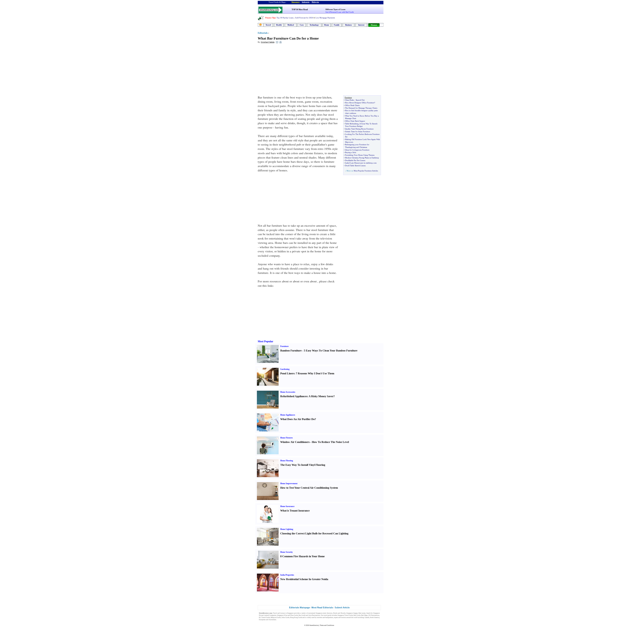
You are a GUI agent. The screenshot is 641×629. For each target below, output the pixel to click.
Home (326, 25)
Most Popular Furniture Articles (366, 171)
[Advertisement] (285, 70)
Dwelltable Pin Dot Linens (355, 160)
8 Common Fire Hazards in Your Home (302, 556)
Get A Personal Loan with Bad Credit (340, 12)
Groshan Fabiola (267, 42)
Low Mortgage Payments (325, 18)
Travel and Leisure (279, 613)
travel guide (327, 615)
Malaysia (315, 2)
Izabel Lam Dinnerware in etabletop (359, 163)
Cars (302, 25)
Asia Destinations (314, 615)
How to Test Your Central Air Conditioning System (309, 487)
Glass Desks (349, 100)
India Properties (287, 575)
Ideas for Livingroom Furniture (357, 150)
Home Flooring (286, 460)
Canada (367, 617)
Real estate (362, 613)
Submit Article (342, 607)
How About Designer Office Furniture (359, 103)
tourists (343, 617)
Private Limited (264, 615)
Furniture (284, 346)
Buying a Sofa (350, 152)
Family (337, 25)
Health (279, 25)
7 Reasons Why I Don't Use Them (315, 373)
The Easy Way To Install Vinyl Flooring (302, 464)
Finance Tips (270, 18)
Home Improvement (288, 483)
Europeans (262, 619)
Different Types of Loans (335, 9)
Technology (314, 25)
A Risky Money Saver (321, 396)
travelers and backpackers (325, 617)
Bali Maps (364, 615)
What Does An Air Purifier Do (297, 419)
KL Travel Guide (264, 617)
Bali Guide (357, 615)
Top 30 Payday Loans (285, 18)
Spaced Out (360, 100)
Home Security (286, 552)
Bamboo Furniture (291, 350)
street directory (327, 613)
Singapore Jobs (282, 619)
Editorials (263, 33)
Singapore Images (352, 613)
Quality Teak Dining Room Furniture (359, 129)
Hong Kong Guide (296, 617)
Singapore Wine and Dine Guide (287, 615)
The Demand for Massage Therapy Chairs (361, 108)
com (375, 163)
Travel (268, 25)
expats (336, 617)
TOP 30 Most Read (300, 9)
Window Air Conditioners (295, 442)
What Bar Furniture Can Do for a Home (288, 38)
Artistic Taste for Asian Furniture (357, 132)
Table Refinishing (352, 124)
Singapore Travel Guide (345, 615)
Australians (272, 619)
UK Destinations (373, 615)
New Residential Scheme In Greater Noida (304, 579)
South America (374, 617)
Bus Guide (302, 615)
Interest (361, 25)
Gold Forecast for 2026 (304, 18)
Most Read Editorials (322, 607)
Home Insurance (287, 506)
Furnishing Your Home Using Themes (359, 155)
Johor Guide (285, 617)
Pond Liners (287, 373)
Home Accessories (287, 392)
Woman (374, 25)
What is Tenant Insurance (295, 510)
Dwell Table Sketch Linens (355, 166)
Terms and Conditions (327, 625)
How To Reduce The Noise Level (330, 442)
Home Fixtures (286, 438)
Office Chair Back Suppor (355, 121)
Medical (290, 25)
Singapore (295, 2)
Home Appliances (287, 415)
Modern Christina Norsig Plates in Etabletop (362, 158)
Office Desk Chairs (352, 105)
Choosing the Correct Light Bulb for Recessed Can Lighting (314, 533)
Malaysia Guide (276, 617)
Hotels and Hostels (339, 613)
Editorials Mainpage (299, 607)
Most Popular (265, 341)
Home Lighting (286, 529)
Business (348, 25)
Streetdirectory (314, 625)
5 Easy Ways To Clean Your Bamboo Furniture (330, 350)
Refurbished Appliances (293, 396)
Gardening (284, 369)
